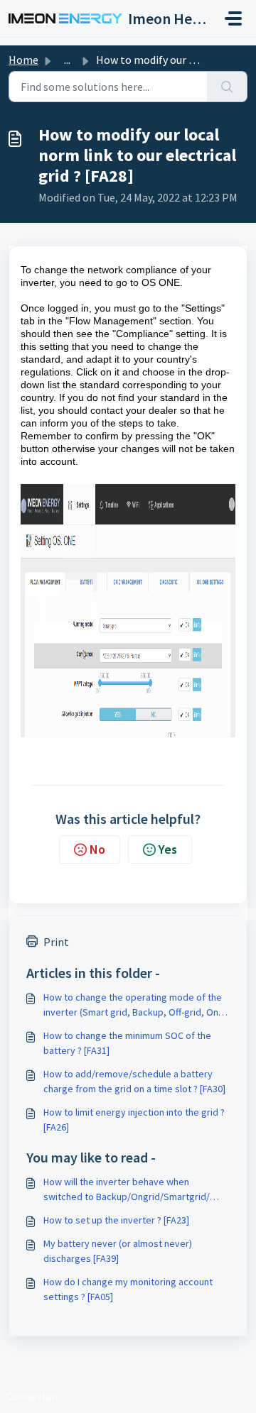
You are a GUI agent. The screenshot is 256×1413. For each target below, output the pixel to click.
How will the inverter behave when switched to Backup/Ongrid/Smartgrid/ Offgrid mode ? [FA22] (126, 1189)
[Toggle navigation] (233, 18)
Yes (168, 849)
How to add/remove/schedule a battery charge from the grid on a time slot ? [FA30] (134, 1081)
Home (23, 60)
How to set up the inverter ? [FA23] (116, 1220)
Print (56, 942)
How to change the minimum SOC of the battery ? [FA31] (127, 1043)
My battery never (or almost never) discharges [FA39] (117, 1251)
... (67, 60)
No (97, 849)
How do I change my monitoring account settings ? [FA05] (128, 1289)
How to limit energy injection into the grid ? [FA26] (134, 1119)
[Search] (227, 86)
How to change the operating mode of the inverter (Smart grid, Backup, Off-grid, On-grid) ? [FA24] (132, 1005)
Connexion (32, 1396)
